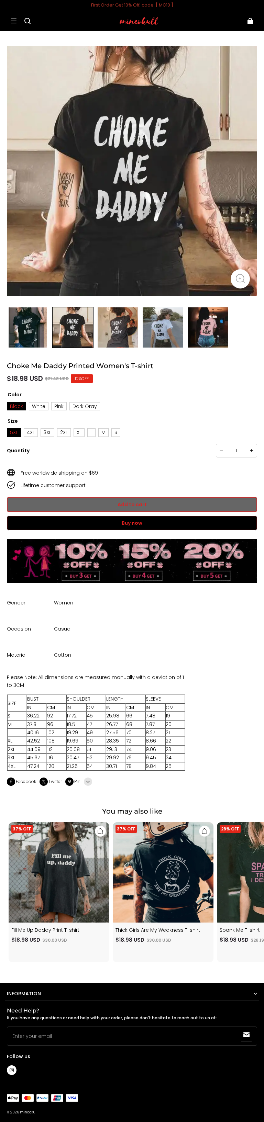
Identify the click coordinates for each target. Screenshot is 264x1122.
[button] (14, 21)
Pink (59, 406)
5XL (14, 432)
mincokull (28, 1112)
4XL (31, 432)
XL (79, 432)
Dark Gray (85, 406)
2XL (64, 432)
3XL (47, 432)
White (38, 406)
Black (16, 406)
